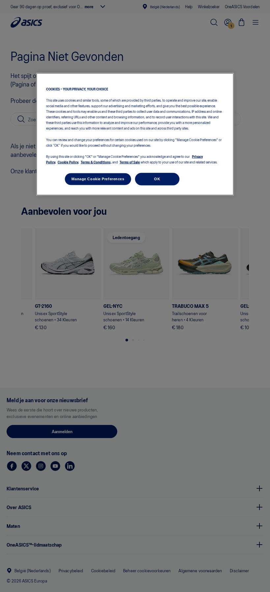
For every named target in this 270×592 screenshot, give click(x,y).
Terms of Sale (130, 161)
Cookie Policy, (68, 161)
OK (157, 179)
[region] (135, 134)
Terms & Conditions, (96, 161)
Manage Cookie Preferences (97, 179)
